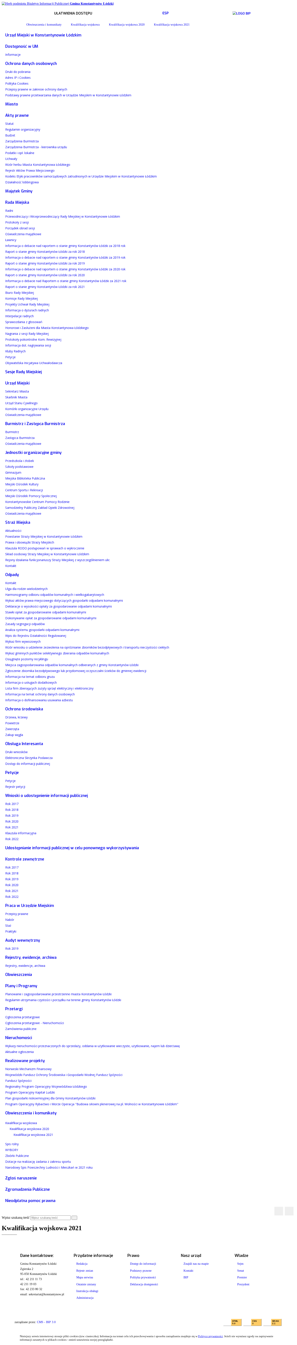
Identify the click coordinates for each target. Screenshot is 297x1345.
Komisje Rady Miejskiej (21, 298)
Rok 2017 (11, 804)
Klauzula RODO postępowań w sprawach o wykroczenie (44, 548)
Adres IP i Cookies (18, 78)
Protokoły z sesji (17, 222)
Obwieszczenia (18, 974)
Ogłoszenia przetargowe (22, 1017)
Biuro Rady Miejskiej (19, 293)
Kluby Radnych (15, 351)
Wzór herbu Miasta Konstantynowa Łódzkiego (37, 165)
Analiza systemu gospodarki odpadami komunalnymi (42, 630)
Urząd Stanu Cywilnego (21, 403)
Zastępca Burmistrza (20, 438)
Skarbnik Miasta (16, 397)
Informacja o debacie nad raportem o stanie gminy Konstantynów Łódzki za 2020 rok (65, 269)
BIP (186, 1277)
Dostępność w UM (21, 46)
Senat (240, 1270)
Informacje (13, 55)
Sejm (240, 1263)
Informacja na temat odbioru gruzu (30, 677)
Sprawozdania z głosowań (23, 322)
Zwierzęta (12, 729)
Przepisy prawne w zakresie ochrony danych (36, 89)
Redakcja (81, 1263)
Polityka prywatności (143, 1277)
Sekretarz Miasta (17, 391)
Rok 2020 (11, 821)
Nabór (9, 920)
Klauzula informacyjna (20, 833)
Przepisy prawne (16, 914)
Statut (9, 124)
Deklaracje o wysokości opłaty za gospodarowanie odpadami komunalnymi (58, 606)
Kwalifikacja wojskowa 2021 (172, 24)
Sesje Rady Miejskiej (23, 371)
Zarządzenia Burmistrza (22, 141)
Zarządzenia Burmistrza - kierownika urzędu (36, 147)
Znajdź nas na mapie (196, 1263)
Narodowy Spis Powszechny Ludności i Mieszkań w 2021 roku (49, 1167)
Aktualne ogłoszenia (19, 1052)
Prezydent (243, 1284)
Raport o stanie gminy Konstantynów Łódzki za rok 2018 (45, 252)
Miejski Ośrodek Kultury (21, 484)
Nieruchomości (18, 1037)
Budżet (10, 135)
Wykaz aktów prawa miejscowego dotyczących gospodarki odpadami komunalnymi (64, 600)
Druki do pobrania (17, 72)
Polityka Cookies (16, 83)
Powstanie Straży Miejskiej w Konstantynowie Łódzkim (43, 536)
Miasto (11, 104)
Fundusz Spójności (18, 1081)
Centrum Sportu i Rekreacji (24, 490)
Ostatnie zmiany (86, 1284)
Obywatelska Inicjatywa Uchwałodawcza (33, 363)
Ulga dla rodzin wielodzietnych (26, 589)
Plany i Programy (21, 986)
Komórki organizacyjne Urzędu (26, 409)
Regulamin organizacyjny (22, 129)
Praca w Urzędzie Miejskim (29, 905)
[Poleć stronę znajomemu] (289, 1211)
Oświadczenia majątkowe (23, 234)
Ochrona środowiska (24, 709)
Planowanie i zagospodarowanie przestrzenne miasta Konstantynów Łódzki (58, 994)
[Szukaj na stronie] (74, 1218)
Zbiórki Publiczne (17, 1156)
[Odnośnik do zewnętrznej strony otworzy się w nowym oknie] (241, 13)
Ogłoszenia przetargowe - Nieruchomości (34, 1023)
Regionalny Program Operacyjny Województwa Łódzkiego (46, 1086)
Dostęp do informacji (143, 1263)
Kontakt (10, 566)
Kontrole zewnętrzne (24, 859)
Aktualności (13, 531)
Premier (242, 1277)
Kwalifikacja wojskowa (85, 24)
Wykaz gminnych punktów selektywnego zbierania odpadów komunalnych (57, 653)
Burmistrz (12, 432)
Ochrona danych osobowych (31, 63)
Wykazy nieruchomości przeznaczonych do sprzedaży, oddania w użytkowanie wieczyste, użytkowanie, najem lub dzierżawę (92, 1046)
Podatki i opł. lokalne (19, 153)
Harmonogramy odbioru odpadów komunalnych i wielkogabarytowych (54, 595)
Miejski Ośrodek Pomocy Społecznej (31, 496)
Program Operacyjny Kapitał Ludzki (30, 1092)
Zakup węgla (14, 735)
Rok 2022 (11, 839)
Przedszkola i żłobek (19, 461)
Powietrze (12, 723)
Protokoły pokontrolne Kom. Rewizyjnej (33, 339)
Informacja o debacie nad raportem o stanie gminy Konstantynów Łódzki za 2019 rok (65, 257)
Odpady (12, 574)
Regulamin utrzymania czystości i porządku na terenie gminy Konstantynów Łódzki (63, 1000)
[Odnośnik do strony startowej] (16, 24)
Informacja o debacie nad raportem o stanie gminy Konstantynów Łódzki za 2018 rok (65, 246)
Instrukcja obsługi (87, 1291)
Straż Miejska (17, 522)
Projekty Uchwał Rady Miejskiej (27, 304)
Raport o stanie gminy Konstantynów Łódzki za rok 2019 (45, 263)
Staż (8, 925)
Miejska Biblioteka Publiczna (25, 478)
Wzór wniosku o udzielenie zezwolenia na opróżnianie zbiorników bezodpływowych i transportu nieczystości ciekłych (87, 647)
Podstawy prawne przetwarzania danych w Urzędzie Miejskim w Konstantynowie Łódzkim (68, 95)
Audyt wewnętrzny (22, 940)
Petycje (10, 357)
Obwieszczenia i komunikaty (44, 24)
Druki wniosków (16, 752)
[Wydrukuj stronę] (278, 1211)
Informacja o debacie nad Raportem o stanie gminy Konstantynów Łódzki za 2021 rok (65, 281)
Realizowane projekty (25, 1060)
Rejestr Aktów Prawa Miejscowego (30, 170)
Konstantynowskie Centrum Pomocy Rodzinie (37, 502)
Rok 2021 (11, 827)
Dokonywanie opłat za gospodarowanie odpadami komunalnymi (50, 618)
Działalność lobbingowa (22, 182)
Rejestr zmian (84, 1270)
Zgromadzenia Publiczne (27, 1189)
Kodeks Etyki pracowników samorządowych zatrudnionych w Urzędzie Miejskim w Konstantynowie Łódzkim (81, 176)
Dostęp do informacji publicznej (27, 764)
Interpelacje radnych (19, 316)
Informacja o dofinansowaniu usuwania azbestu (39, 700)
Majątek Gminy (18, 191)
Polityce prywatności (210, 1336)
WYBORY (11, 1150)
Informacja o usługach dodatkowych (31, 682)
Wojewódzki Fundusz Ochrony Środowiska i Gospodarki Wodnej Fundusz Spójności (63, 1075)
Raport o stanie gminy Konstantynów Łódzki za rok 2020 (45, 275)
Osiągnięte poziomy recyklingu (26, 659)
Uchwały (11, 159)
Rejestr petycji (15, 787)
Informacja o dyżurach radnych (27, 310)
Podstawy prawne (141, 1270)
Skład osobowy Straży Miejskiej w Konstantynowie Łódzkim (47, 554)
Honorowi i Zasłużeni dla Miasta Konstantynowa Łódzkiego (47, 328)
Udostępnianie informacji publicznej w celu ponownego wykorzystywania (72, 848)
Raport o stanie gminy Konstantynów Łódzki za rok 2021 (45, 287)
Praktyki (10, 931)
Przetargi (14, 1009)
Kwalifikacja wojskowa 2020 (127, 24)
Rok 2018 (11, 810)
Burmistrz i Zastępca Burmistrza (35, 423)
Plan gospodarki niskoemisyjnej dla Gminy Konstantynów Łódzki (50, 1098)
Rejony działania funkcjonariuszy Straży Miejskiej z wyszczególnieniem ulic (57, 560)
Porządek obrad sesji (20, 228)
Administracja (84, 1297)
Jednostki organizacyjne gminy (33, 452)
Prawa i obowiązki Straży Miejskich (29, 542)
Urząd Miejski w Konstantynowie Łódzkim (43, 35)
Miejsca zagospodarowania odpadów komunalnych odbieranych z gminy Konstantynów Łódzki (71, 665)
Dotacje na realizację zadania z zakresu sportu (38, 1161)
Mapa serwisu (84, 1277)
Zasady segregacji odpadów (25, 624)
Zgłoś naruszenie (21, 1178)
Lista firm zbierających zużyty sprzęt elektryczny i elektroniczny (49, 688)
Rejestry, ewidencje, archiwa (31, 957)
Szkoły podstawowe (19, 467)
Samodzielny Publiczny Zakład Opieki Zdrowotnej (39, 508)
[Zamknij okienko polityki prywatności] (283, 1338)
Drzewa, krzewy (16, 717)
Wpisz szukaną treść (16, 1217)
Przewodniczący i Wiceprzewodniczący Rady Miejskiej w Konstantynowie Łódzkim (62, 216)
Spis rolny (12, 1144)
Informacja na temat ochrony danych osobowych (40, 694)
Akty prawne (17, 115)
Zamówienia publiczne (21, 1029)
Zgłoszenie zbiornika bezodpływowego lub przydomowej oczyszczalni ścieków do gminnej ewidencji (75, 671)
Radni (9, 211)
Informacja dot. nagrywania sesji (28, 345)
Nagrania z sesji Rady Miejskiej (27, 334)
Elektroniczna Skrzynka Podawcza (29, 758)
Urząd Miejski (17, 383)
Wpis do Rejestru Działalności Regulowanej (35, 636)
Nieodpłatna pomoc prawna (30, 1200)
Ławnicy (10, 240)
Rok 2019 (11, 815)
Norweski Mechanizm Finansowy (28, 1069)
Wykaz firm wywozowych (23, 641)
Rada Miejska (17, 202)
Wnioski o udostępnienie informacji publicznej (46, 795)
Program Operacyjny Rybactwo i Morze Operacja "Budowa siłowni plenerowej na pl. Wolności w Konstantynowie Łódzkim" (91, 1104)
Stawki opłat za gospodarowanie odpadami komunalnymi (45, 612)
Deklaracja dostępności (144, 1284)
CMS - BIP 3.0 (46, 1322)
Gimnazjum (13, 472)
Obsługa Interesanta (24, 743)
